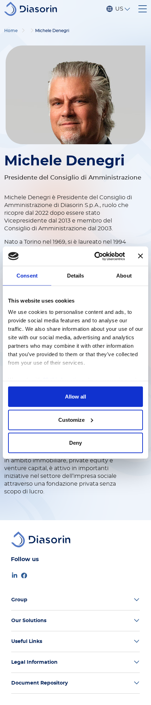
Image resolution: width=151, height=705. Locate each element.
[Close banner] (140, 256)
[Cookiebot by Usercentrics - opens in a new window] (95, 256)
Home (11, 31)
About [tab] (124, 276)
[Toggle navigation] (142, 8)
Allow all (75, 397)
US (119, 9)
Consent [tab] (27, 276)
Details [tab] (75, 276)
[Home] (33, 9)
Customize (71, 420)
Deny (75, 443)
